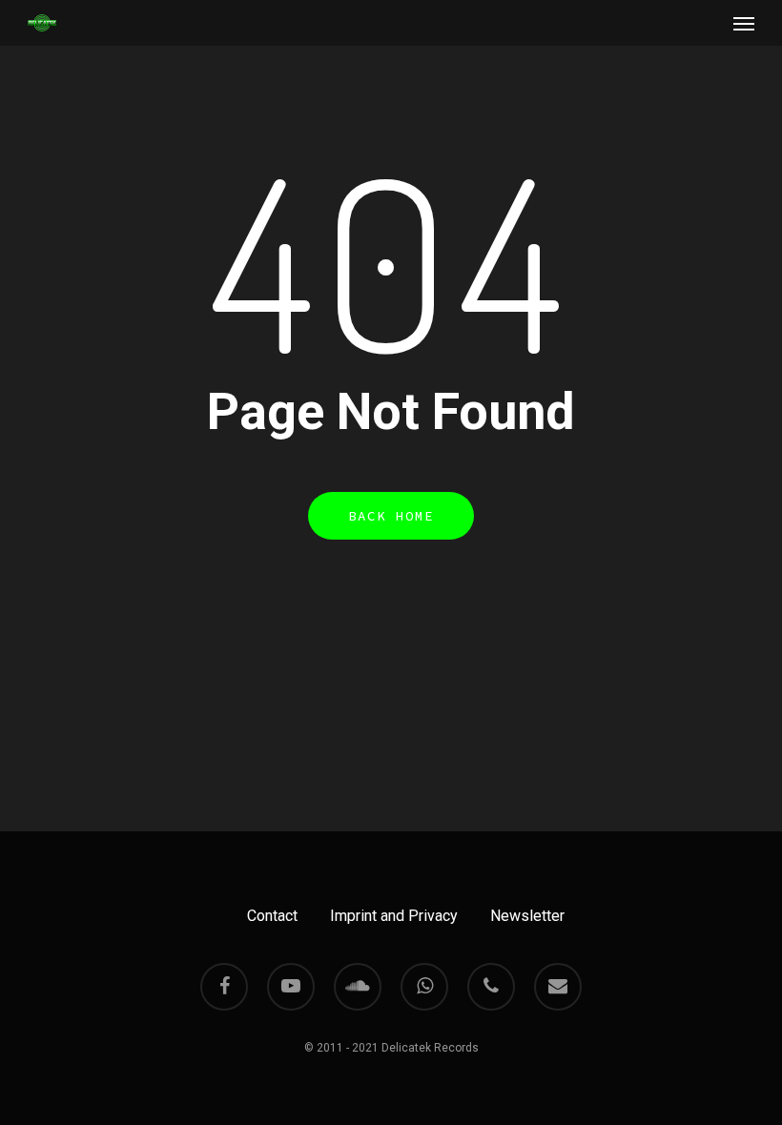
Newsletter (527, 916)
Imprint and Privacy (394, 916)
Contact (272, 916)
